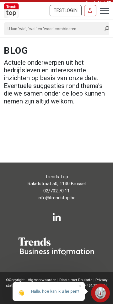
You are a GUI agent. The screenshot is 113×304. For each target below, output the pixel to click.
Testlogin (66, 10)
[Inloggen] (90, 10)
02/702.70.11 (56, 191)
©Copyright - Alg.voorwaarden (31, 280)
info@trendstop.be (57, 198)
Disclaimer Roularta (76, 280)
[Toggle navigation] (102, 10)
